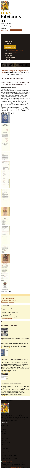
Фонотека (4, 440)
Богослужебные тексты (16, 50)
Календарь (4, 433)
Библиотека (4, 438)
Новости (3, 431)
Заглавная (4, 71)
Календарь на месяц (6, 318)
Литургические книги (15, 48)
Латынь (7, 59)
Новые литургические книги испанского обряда (14, 359)
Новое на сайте (11, 30)
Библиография (5, 442)
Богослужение (12, 71)
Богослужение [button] (10, 47)
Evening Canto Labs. (16, 467)
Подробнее (4, 422)
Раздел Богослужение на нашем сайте (11, 383)
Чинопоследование (14, 52)
